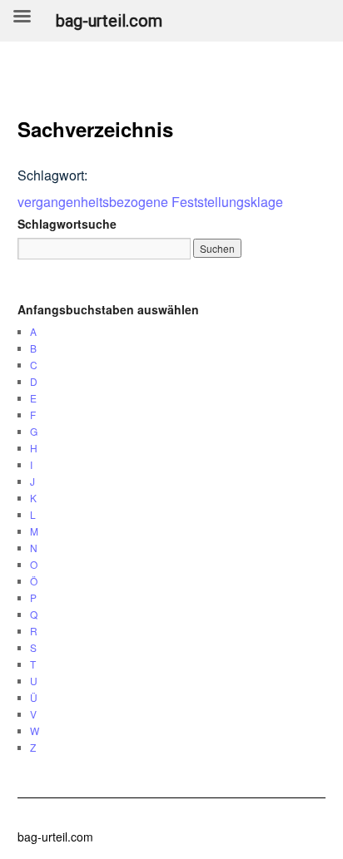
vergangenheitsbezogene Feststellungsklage (150, 201)
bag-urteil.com (55, 836)
